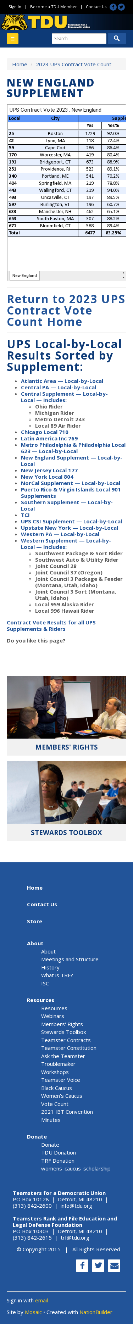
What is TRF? (57, 975)
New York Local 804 (47, 476)
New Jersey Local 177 (49, 470)
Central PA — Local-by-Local (58, 387)
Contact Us (96, 6)
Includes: (54, 400)
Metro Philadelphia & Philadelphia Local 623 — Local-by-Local (73, 448)
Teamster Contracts (66, 1040)
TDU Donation (58, 1152)
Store (34, 921)
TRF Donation (57, 1160)
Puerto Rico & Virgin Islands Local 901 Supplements (71, 492)
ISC (45, 983)
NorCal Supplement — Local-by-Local (70, 482)
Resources (40, 999)
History (50, 967)
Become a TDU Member (53, 6)
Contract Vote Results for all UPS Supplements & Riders (51, 625)
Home (19, 64)
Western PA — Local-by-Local (60, 534)
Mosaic (33, 1311)
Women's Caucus (61, 1095)
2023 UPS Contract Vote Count (73, 64)
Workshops (55, 1071)
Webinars (52, 1015)
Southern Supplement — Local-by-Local (67, 505)
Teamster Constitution (68, 1047)
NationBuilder (95, 1311)
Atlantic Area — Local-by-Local (62, 380)
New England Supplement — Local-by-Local (71, 460)
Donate (37, 1136)
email (41, 1300)
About (35, 943)
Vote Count (54, 1103)
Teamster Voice (60, 1079)
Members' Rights (62, 1024)
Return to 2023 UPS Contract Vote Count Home (66, 310)
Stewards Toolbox (63, 1031)
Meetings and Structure (70, 959)
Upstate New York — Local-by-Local (69, 527)
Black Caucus (56, 1087)
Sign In (15, 6)
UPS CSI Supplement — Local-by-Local (71, 521)
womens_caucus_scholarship (76, 1168)
